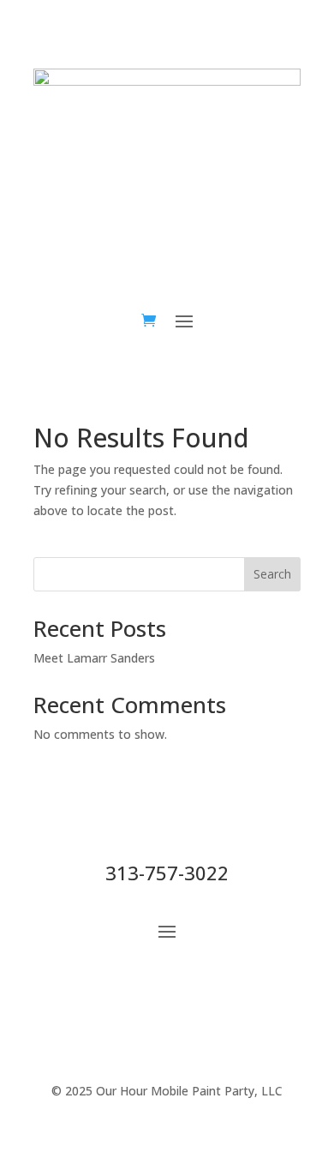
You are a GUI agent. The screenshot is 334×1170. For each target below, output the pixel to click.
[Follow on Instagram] (312, 217)
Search (272, 574)
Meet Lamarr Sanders (94, 658)
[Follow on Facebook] (278, 217)
